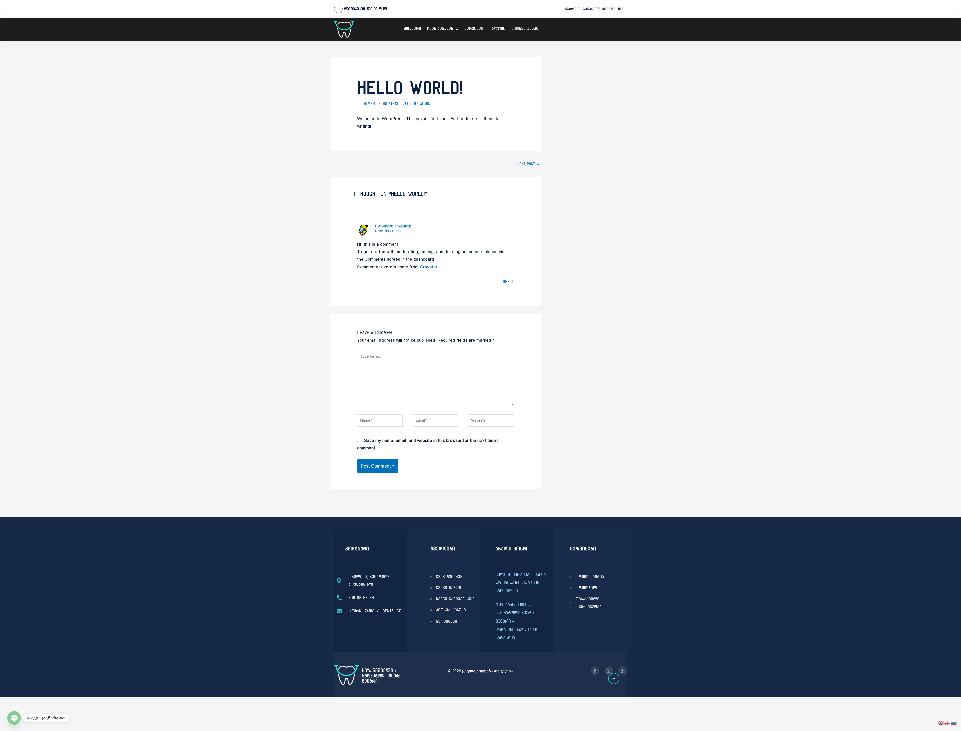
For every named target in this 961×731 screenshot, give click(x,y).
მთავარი (412, 29)
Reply (508, 282)
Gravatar (428, 266)
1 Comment (367, 104)
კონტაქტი (357, 548)
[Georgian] (947, 723)
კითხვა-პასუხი (526, 29)
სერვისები (475, 29)
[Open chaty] (14, 718)
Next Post (528, 164)
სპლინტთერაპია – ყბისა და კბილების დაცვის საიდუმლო (520, 582)
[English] (941, 723)
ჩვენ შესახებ (440, 29)
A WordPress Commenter (393, 226)
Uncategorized (395, 104)
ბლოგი (498, 29)
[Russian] (954, 723)
